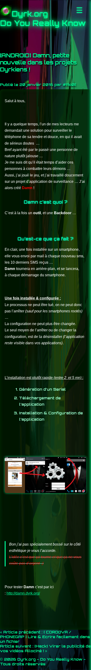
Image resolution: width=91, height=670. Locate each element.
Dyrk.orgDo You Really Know (43, 18)
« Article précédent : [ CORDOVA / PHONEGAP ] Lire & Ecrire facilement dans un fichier (45, 637)
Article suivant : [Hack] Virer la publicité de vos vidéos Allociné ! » (45, 648)
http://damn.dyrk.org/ (23, 593)
